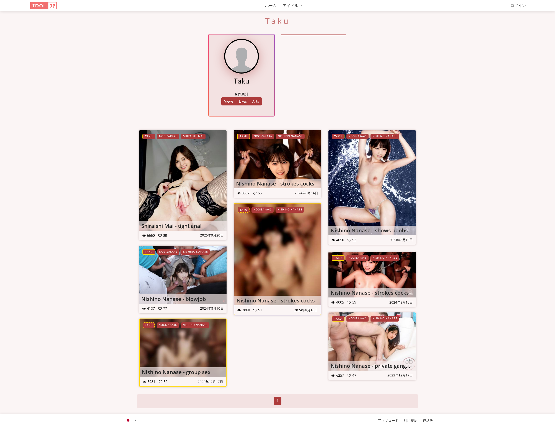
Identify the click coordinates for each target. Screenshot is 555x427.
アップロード (388, 420)
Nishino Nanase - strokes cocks (275, 183)
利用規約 (411, 420)
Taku (149, 136)
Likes (243, 101)
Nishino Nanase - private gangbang (374, 365)
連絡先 (428, 420)
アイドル (291, 5)
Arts (255, 101)
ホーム (271, 5)
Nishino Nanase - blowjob (173, 298)
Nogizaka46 (168, 136)
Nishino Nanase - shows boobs (369, 230)
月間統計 (241, 94)
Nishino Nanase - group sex (176, 372)
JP (135, 420)
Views (228, 101)
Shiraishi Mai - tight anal (171, 225)
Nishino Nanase (290, 136)
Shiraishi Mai (193, 136)
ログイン (518, 5)
